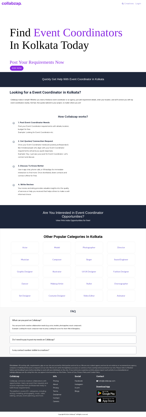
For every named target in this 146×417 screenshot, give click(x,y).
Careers (56, 401)
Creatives (129, 4)
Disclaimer (57, 395)
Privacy (56, 388)
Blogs (77, 391)
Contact (56, 398)
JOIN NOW (17, 68)
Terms (55, 391)
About (55, 384)
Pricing (56, 381)
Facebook (79, 381)
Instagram (79, 384)
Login (138, 4)
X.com (77, 388)
